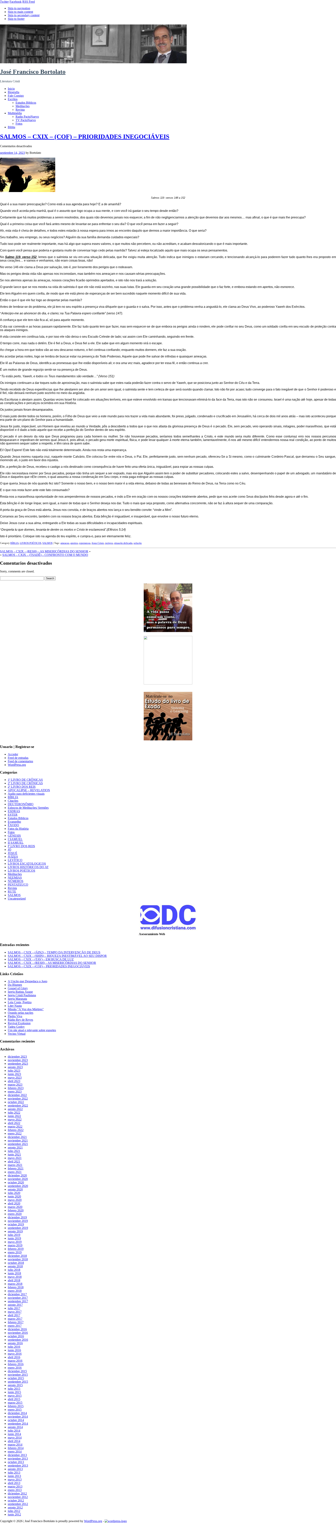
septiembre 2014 (18, 1423)
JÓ (9, 849)
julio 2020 (14, 1193)
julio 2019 (14, 1234)
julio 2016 (14, 1346)
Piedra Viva (15, 1016)
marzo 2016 (15, 1360)
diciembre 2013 (17, 1455)
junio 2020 (14, 1196)
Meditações (23, 106)
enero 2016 (15, 1367)
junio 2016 (14, 1350)
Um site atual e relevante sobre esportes (32, 1030)
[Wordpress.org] (116, 1521)
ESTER (13, 814)
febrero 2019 (16, 1248)
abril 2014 (14, 1441)
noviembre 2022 (18, 1098)
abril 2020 (14, 1203)
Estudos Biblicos (26, 102)
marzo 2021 (15, 1165)
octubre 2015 (16, 1378)
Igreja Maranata (17, 998)
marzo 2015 (15, 1402)
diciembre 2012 (17, 1493)
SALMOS (47, 543)
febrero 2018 (16, 1287)
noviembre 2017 (18, 1297)
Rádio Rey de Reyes (20, 1019)
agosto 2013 (15, 1469)
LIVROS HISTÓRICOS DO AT (28, 867)
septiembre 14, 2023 (12, 152)
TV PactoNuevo (26, 120)
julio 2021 (14, 1151)
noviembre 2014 (18, 1416)
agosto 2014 (15, 1427)
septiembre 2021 (18, 1144)
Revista (20, 109)
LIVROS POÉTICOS (30, 543)
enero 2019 (15, 1252)
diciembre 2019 (17, 1217)
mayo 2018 (15, 1276)
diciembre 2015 (17, 1371)
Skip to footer (16, 18)
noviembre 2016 (18, 1332)
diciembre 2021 (17, 1137)
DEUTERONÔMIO (20, 804)
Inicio (11, 88)
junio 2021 (14, 1154)
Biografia (13, 92)
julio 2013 (14, 1472)
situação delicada (123, 543)
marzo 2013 (15, 1486)
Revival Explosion (19, 1023)
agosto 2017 (15, 1304)
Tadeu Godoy (16, 1026)
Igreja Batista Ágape (20, 991)
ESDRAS (14, 811)
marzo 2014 (15, 1444)
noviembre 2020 (18, 1179)
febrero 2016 (16, 1364)
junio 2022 (14, 1116)
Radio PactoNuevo (27, 116)
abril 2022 (14, 1123)
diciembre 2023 (17, 1056)
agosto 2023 (15, 1067)
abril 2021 (14, 1161)
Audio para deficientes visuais (26, 793)
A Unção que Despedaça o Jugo (27, 981)
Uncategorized (17, 898)
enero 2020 (15, 1214)
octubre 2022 (16, 1102)
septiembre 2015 (18, 1381)
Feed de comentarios (20, 761)
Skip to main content (20, 11)
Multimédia (15, 113)
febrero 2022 (16, 1130)
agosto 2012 (15, 1507)
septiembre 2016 (18, 1339)
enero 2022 (15, 1133)
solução (138, 543)
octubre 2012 (16, 1500)
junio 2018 (14, 1273)
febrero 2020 (16, 1210)
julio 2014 (14, 1430)
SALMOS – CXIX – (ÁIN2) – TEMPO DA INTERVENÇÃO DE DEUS (54, 952)
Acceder (13, 754)
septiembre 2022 (18, 1105)
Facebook (16, 1)
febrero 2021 (16, 1168)
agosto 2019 (15, 1231)
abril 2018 (14, 1280)
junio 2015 (14, 1392)
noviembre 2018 (18, 1259)
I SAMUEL (15, 839)
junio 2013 (14, 1476)
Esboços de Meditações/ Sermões (28, 807)
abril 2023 (14, 1081)
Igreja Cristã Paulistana (22, 995)
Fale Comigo (16, 95)
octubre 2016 (16, 1336)
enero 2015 (15, 1409)
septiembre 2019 (18, 1227)
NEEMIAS (15, 877)
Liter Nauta (15, 1005)
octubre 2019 (16, 1224)
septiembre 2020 (18, 1186)
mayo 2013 (15, 1479)
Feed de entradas (18, 757)
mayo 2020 (15, 1200)
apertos (74, 543)
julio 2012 (14, 1511)
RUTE (12, 891)
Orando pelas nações (20, 1012)
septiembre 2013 (18, 1465)
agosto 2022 (15, 1109)
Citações (13, 800)
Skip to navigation (19, 8)
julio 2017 (14, 1308)
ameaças (64, 543)
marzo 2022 (15, 1126)
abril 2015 (14, 1399)
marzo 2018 (15, 1283)
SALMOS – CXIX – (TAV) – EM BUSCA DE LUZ (41, 959)
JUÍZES (13, 856)
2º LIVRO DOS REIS (22, 786)
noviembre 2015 (18, 1374)
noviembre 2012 (18, 1497)
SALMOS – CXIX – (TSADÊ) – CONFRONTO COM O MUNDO (45, 554)
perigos (109, 543)
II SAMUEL (16, 842)
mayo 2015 (15, 1395)
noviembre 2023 (18, 1060)
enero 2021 (15, 1172)
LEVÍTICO (15, 860)
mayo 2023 (15, 1077)
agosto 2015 (15, 1385)
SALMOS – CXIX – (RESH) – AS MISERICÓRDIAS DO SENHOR (44, 551)
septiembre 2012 (18, 1504)
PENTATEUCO (18, 884)
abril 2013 (14, 1483)
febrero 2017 (16, 1322)
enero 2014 (15, 1451)
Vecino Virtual (16, 1033)
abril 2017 (14, 1315)
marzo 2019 (15, 1245)
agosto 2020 (15, 1189)
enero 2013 (15, 1490)
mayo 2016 (15, 1353)
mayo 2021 (15, 1158)
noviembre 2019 (18, 1221)
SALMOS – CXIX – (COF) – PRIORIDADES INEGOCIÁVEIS (84, 136)
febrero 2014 (16, 1448)
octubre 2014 (16, 1420)
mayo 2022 (15, 1119)
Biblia (11, 127)
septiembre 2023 (18, 1063)
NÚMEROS (15, 881)
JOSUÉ (12, 853)
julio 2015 (14, 1388)
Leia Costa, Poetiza (20, 1002)
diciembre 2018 (17, 1255)
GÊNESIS (14, 835)
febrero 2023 (16, 1088)
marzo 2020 (15, 1207)
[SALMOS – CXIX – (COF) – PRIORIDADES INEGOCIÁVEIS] (27, 191)
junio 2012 (14, 1514)
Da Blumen (15, 984)
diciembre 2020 (17, 1175)
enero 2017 (15, 1325)
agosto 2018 (15, 1266)
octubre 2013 (16, 1462)
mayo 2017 (15, 1311)
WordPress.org (17, 764)
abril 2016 (14, 1357)
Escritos (13, 99)
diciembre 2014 (17, 1413)
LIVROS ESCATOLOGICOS (27, 863)
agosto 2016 (15, 1343)
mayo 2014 (15, 1437)
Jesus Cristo (98, 543)
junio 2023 (14, 1074)
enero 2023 (15, 1091)
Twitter (4, 1)
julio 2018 (14, 1269)
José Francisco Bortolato (33, 71)
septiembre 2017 (18, 1301)
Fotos (19, 123)
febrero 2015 (16, 1406)
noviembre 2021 (18, 1140)
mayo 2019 (15, 1241)
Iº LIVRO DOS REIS (21, 846)
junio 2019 (14, 1238)
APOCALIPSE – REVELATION (29, 790)
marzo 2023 (15, 1084)
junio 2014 (14, 1434)
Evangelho (14, 821)
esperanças (84, 543)
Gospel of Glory (18, 988)
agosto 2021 (15, 1147)
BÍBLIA (14, 543)
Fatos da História (18, 828)
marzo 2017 (15, 1318)
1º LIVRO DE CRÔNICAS (25, 779)
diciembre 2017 (17, 1294)
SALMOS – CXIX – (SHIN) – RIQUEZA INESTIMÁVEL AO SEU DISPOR (57, 955)
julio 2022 (14, 1112)
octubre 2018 (16, 1262)
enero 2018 (15, 1290)
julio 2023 (14, 1070)
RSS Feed (28, 1)
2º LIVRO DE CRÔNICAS (25, 783)
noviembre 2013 (18, 1458)
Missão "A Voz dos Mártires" (26, 1009)
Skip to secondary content (23, 15)
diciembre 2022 (17, 1095)
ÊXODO (13, 825)
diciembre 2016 (17, 1329)
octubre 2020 (16, 1182)
